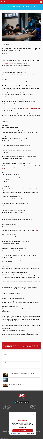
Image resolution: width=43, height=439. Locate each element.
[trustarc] (32, 433)
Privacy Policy (32, 406)
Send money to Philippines (6, 410)
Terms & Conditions (33, 405)
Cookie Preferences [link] (4, 438)
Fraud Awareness (33, 409)
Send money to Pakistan (6, 405)
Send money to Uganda (6, 415)
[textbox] (21, 358)
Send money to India (5, 414)
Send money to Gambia (6, 407)
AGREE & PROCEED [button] (22, 430)
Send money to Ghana (5, 409)
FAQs (31, 407)
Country (4, 362)
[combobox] (21, 358)
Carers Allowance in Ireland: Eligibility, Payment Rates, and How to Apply (21, 373)
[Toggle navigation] (41, 2)
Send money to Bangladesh (6, 406)
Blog (5, 44)
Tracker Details (17, 433)
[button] (34, 414)
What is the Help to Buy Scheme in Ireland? (16, 384)
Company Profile (32, 408)
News (8, 44)
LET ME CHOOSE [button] (22, 427)
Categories (5, 354)
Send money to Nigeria (5, 408)
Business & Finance (6, 339)
